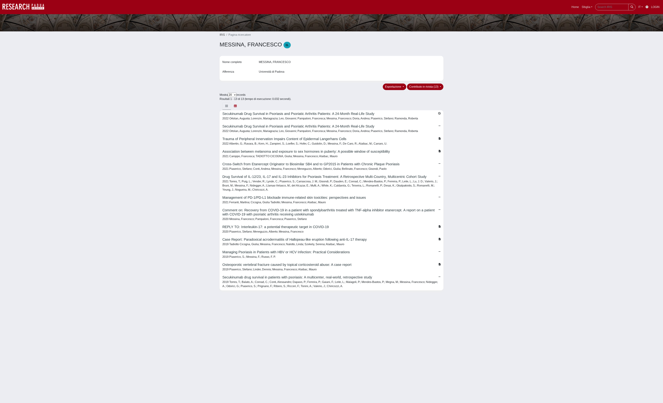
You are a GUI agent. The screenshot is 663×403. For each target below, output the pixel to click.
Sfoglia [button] (586, 7)
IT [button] (639, 7)
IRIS (222, 34)
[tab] (226, 106)
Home (575, 7)
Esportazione (393, 86)
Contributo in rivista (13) (424, 86)
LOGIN (655, 7)
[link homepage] (25, 7)
